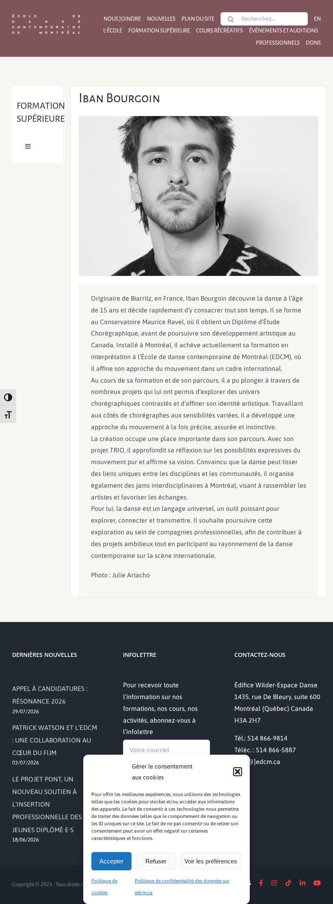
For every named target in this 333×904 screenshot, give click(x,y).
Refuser (155, 861)
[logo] (46, 13)
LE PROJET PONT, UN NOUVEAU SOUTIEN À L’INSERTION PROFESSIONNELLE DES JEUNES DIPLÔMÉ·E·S (47, 804)
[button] (238, 772)
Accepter (111, 861)
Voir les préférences (210, 861)
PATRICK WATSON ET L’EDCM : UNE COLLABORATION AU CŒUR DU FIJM (54, 740)
